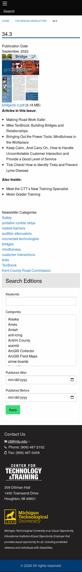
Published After (16, 372)
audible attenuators (17, 233)
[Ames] (39, 324)
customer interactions (18, 254)
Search (9, 11)
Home (5, 20)
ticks (5, 259)
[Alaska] (39, 319)
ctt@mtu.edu (17, 441)
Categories (13, 311)
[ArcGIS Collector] (39, 351)
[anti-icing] (39, 335)
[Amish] (39, 329)
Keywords (12, 294)
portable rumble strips (18, 222)
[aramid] (39, 345)
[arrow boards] (39, 361)
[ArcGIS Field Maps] (39, 356)
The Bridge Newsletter (31, 20)
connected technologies (20, 238)
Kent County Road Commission (26, 270)
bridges (8, 243)
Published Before (17, 390)
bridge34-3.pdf (13, 104)
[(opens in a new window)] (23, 471)
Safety (7, 217)
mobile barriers (13, 228)
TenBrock (9, 265)
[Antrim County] (39, 340)
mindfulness (11, 249)
